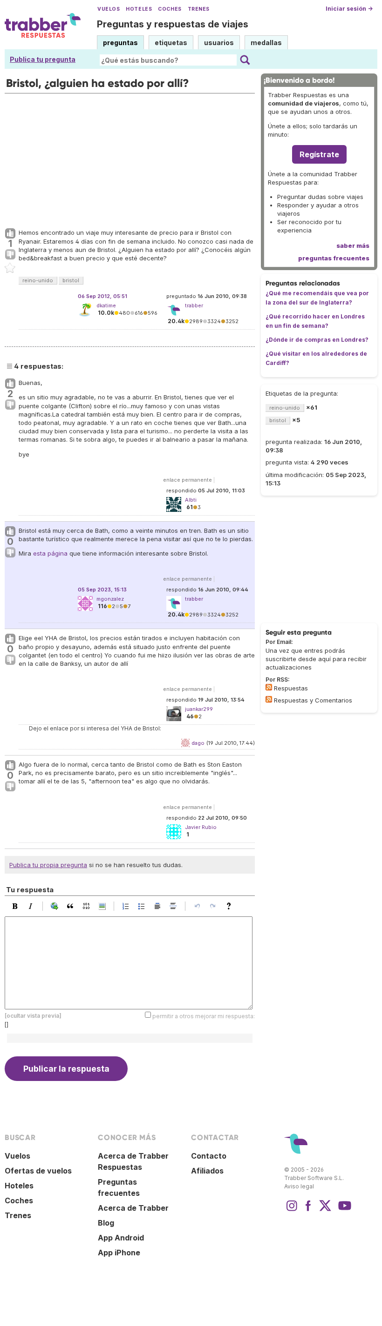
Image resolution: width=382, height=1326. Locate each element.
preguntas (120, 42)
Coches (169, 9)
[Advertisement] (130, 158)
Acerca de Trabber (133, 1208)
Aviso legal (299, 1186)
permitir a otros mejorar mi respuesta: (203, 1016)
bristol (70, 280)
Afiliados (207, 1170)
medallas (266, 42)
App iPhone (119, 1252)
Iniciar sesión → (349, 8)
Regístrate (319, 154)
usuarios (219, 42)
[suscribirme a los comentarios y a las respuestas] (269, 699)
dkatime (106, 305)
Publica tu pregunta (42, 59)
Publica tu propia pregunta (48, 865)
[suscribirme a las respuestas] (269, 687)
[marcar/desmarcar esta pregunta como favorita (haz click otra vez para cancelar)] (10, 268)
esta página (50, 553)
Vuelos (108, 9)
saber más (352, 245)
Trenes (199, 9)
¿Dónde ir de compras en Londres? (317, 339)
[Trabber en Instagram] (291, 1210)
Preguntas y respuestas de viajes (172, 24)
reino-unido (37, 280)
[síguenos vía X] (325, 1210)
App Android (121, 1237)
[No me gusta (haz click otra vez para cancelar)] (10, 254)
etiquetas (171, 42)
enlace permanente (187, 480)
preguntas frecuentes (333, 258)
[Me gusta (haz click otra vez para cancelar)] (10, 233)
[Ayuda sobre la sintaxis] (231, 906)
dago (198, 743)
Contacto (208, 1155)
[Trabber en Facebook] (308, 1210)
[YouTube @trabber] (343, 1210)
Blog (106, 1222)
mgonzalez (110, 599)
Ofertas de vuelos (38, 1170)
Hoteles (139, 9)
